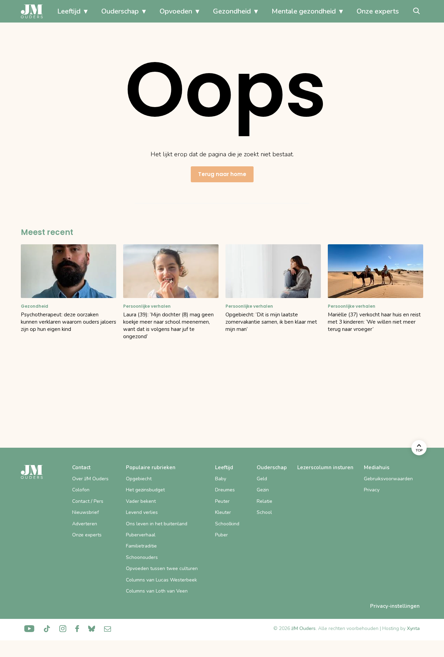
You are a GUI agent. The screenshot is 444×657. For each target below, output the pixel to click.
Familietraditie (141, 546)
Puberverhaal (140, 535)
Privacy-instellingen (395, 606)
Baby (220, 478)
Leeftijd (68, 11)
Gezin (263, 490)
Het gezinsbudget (145, 490)
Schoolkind (227, 523)
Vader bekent (141, 501)
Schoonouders (142, 557)
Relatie (264, 501)
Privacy (371, 490)
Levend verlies (142, 512)
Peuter (222, 501)
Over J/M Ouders (90, 478)
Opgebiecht (139, 478)
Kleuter (223, 512)
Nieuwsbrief (85, 512)
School (264, 512)
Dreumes (225, 490)
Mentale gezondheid (304, 11)
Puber (221, 535)
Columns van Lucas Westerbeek (161, 580)
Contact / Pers (87, 501)
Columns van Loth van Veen (157, 591)
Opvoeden (176, 11)
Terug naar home (222, 174)
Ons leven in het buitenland (156, 523)
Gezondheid (232, 11)
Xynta (413, 628)
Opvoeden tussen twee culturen (162, 568)
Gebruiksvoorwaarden (388, 478)
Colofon (80, 490)
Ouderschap (120, 11)
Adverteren (84, 523)
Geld (262, 478)
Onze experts (378, 11)
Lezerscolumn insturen (325, 467)
